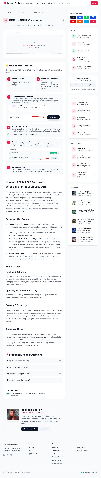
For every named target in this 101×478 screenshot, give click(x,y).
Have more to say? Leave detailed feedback (83, 90)
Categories (29, 3)
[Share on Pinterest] (73, 21)
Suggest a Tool (32, 454)
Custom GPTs (56, 460)
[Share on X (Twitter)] (73, 17)
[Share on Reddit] (80, 21)
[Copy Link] (93, 21)
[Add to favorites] (62, 20)
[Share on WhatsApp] (86, 17)
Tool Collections (57, 463)
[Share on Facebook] (80, 17)
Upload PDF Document (13, 33)
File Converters (25, 13)
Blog (37, 3)
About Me (51, 3)
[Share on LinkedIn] (93, 17)
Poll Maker (55, 450)
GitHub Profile (31, 429)
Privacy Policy (81, 447)
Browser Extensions (58, 457)
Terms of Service (82, 450)
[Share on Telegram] (86, 21)
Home (22, 3)
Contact (43, 3)
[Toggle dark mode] (86, 3)
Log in (94, 3)
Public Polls (56, 447)
